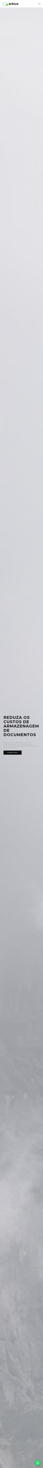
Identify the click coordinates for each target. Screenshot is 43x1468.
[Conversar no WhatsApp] (38, 1463)
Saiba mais (12, 752)
